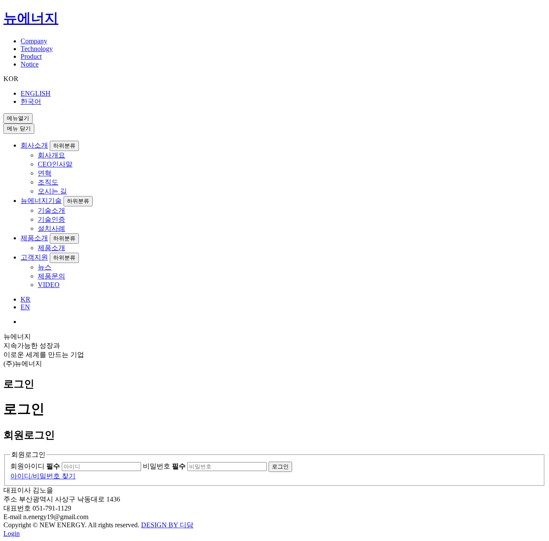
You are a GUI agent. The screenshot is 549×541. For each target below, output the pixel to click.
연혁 (44, 173)
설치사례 (51, 228)
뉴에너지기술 (41, 200)
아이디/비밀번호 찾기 (42, 476)
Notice (30, 64)
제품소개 (34, 238)
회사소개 (34, 145)
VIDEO (49, 284)
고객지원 (34, 257)
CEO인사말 (55, 164)
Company (34, 41)
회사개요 (51, 155)
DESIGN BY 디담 (167, 525)
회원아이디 (35, 466)
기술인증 (51, 219)
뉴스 (44, 267)
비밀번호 (164, 466)
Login (11, 533)
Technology (37, 48)
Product (31, 56)
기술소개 (51, 210)
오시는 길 (52, 191)
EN (25, 307)
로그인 (280, 466)
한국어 (31, 101)
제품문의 (51, 276)
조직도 (48, 182)
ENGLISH (36, 93)
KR (25, 299)
